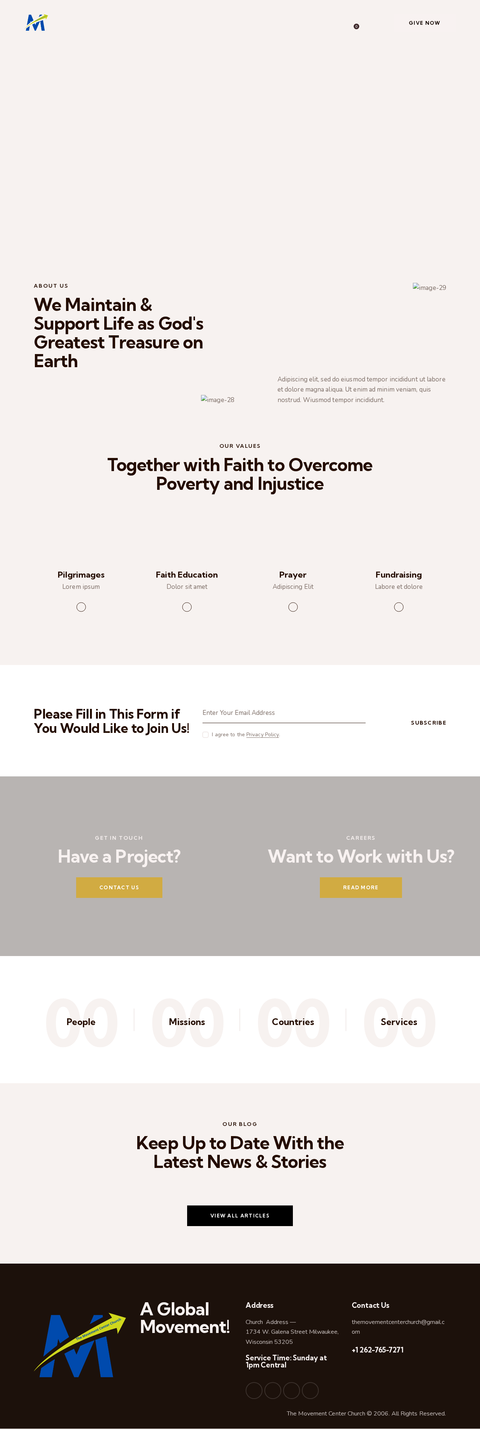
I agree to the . (246, 734)
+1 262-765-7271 (378, 1349)
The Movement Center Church (326, 1413)
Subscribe (428, 722)
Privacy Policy (262, 735)
